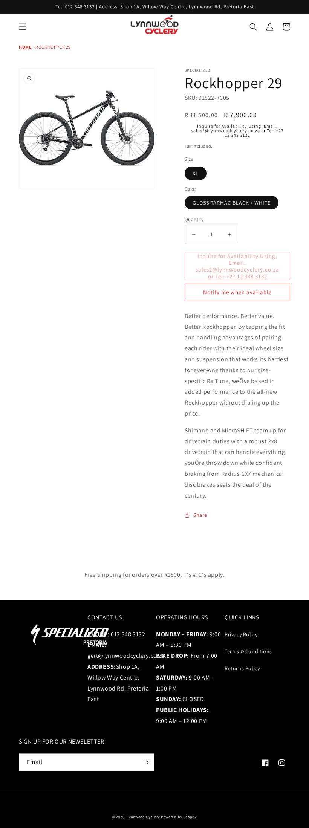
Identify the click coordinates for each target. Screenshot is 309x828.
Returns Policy (242, 668)
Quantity (194, 219)
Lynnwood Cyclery (143, 816)
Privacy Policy (241, 634)
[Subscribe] (146, 762)
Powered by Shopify (179, 816)
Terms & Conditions (248, 651)
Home (25, 47)
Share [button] (200, 515)
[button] (22, 26)
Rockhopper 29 (53, 47)
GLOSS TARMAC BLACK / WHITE (232, 202)
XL (196, 173)
